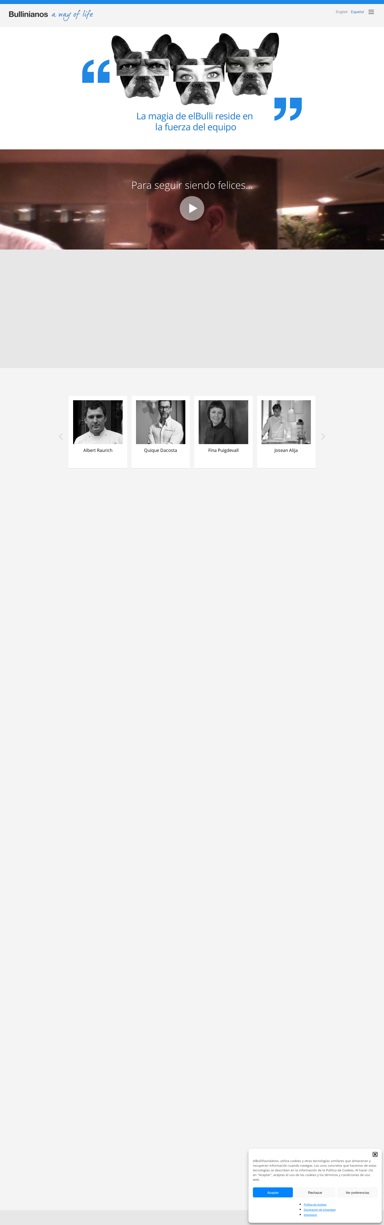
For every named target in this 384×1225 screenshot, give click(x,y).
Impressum (310, 1215)
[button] (375, 1154)
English (342, 11)
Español (357, 11)
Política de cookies (315, 1204)
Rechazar (315, 1192)
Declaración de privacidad (320, 1209)
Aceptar (273, 1192)
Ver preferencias (357, 1192)
